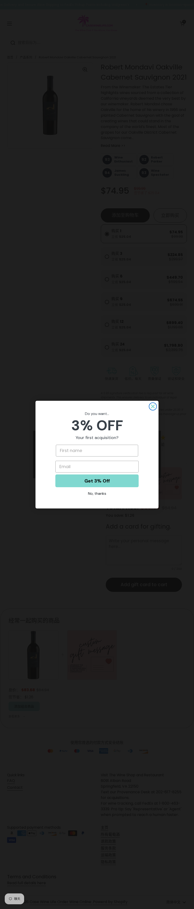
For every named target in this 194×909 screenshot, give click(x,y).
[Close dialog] (153, 406)
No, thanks (97, 493)
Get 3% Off (97, 481)
